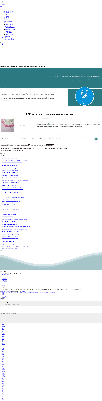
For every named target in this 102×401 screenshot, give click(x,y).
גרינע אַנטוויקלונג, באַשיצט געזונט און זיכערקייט (9, 38)
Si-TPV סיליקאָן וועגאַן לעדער (7, 31)
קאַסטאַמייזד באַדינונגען (5, 37)
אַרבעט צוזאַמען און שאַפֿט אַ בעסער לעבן (9, 39)
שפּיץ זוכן (2, 291)
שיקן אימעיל (1, 299)
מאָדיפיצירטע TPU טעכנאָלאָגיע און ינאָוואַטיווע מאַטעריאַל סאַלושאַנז (13, 30)
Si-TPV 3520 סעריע (6, 19)
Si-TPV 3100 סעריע (4, 279)
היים (2, 9)
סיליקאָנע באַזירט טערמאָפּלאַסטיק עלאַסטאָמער (26, 292)
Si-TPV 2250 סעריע (4, 278)
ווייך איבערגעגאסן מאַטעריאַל (46, 292)
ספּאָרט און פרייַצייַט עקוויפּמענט (9, 24)
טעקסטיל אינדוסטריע (7, 36)
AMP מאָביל (23, 291)
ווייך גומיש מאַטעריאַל (52, 292)
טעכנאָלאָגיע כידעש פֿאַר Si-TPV (8, 12)
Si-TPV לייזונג (3, 22)
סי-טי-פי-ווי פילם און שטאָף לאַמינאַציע (8, 35)
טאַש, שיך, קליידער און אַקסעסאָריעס (9, 34)
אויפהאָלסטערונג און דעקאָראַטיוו (9, 32)
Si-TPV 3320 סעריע (6, 17)
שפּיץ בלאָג (5, 291)
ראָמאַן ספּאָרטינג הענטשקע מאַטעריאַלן (10, 27)
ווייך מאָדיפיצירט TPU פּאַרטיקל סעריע (8, 21)
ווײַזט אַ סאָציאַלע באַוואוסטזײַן (7, 40)
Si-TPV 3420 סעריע (6, 18)
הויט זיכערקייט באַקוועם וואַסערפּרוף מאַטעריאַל (14, 292)
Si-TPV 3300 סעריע (6, 16)
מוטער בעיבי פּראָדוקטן (8, 26)
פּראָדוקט (3, 13)
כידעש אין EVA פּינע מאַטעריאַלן (9, 28)
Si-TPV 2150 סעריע (6, 14)
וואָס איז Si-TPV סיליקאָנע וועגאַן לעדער (8, 11)
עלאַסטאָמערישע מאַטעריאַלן (3, 292)
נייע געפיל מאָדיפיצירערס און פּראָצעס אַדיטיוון (10, 29)
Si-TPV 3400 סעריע (4, 281)
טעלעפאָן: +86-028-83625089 (5, 274)
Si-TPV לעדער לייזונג (4, 286)
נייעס (2, 44)
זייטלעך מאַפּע (8, 291)
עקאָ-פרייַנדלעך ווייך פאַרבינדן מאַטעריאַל (37, 292)
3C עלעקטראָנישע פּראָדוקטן (8, 23)
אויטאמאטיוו (6, 33)
